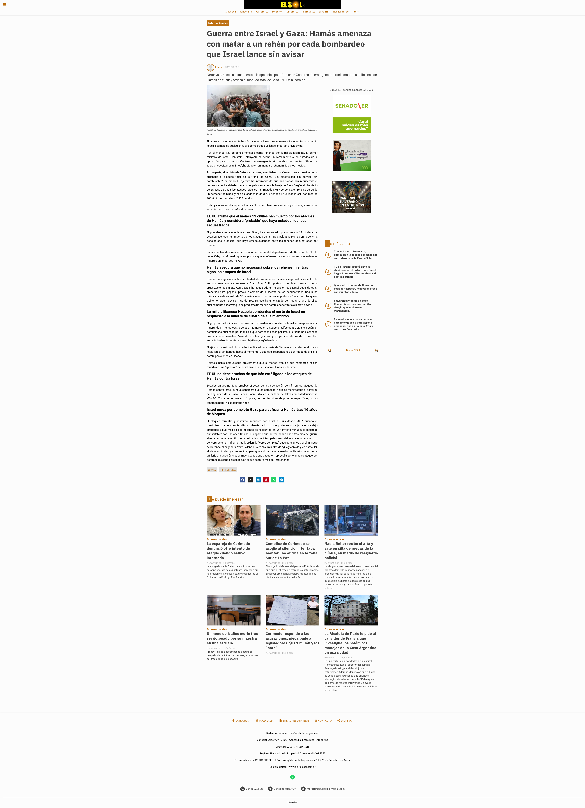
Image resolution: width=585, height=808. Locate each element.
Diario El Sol (353, 350)
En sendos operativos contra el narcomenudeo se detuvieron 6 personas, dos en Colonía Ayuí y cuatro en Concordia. (353, 324)
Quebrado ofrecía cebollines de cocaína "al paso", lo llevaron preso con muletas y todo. (355, 289)
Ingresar (346, 720)
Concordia (245, 12)
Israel (212, 469)
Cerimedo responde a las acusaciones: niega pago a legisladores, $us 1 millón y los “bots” (292, 640)
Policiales (261, 12)
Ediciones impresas (295, 720)
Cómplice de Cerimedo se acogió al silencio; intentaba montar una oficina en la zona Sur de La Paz (291, 550)
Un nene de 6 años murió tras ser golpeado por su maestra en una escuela (232, 638)
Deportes (324, 12)
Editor (218, 67)
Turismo (277, 12)
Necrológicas (341, 12)
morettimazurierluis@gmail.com (326, 788)
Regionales (308, 12)
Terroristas (228, 469)
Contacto (325, 720)
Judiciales (291, 12)
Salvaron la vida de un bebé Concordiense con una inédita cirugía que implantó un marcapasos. (352, 305)
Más (355, 12)
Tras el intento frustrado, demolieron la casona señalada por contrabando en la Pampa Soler (355, 255)
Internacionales (218, 23)
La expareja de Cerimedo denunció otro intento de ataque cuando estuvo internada (228, 550)
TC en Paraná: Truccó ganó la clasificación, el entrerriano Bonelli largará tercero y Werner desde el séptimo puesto (355, 271)
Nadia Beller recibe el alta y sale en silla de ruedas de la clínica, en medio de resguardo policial (351, 550)
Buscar (231, 12)
